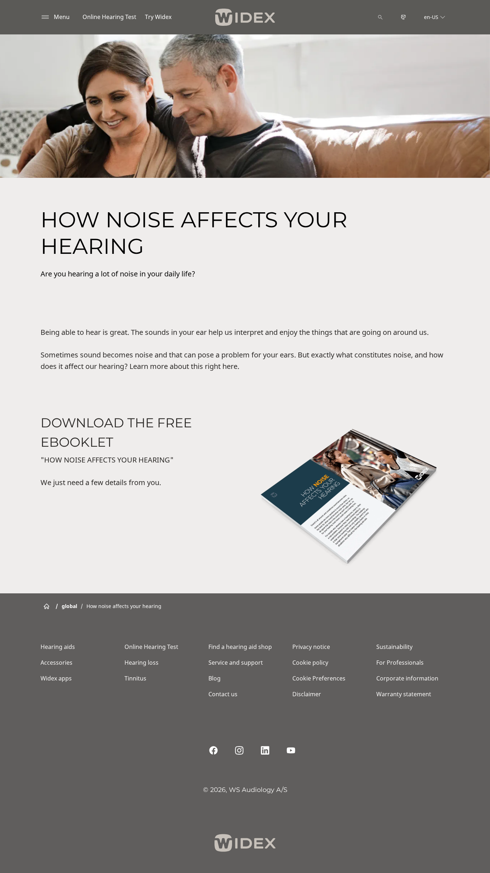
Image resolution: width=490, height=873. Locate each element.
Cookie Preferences (318, 678)
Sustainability (394, 647)
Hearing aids (58, 647)
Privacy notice (311, 647)
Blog (214, 678)
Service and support (235, 662)
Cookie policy (310, 662)
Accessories (56, 662)
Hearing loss (141, 662)
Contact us (222, 694)
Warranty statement (403, 694)
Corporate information (407, 678)
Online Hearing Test (109, 17)
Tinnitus (135, 678)
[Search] (380, 17)
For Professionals (400, 662)
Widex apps (56, 678)
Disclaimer (306, 694)
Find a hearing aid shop (240, 647)
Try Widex (158, 17)
